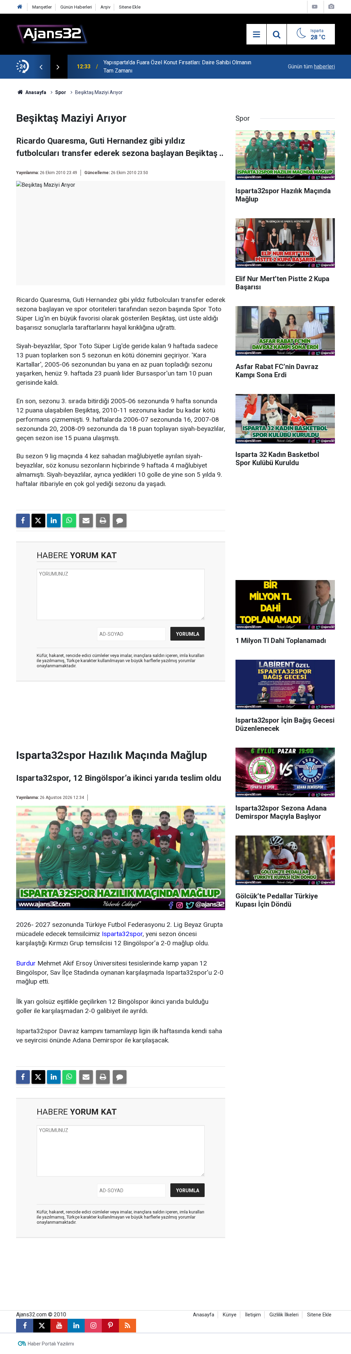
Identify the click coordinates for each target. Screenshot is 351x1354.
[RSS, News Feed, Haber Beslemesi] (127, 1325)
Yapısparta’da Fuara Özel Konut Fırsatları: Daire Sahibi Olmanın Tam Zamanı (177, 66)
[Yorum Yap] (119, 520)
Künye (230, 1315)
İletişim (253, 1315)
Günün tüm (311, 66)
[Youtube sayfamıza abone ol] (59, 1325)
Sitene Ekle (130, 7)
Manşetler (42, 7)
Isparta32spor (122, 934)
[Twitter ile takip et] (41, 1325)
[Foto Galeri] (331, 6)
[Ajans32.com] (52, 33)
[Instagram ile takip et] (93, 1325)
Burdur (26, 963)
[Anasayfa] (20, 7)
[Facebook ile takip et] (24, 1325)
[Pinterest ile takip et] (110, 1325)
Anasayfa (35, 92)
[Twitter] (38, 520)
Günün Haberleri (76, 7)
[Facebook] (23, 520)
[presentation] (40, 67)
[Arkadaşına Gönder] (86, 520)
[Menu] (256, 34)
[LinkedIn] (54, 520)
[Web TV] (314, 6)
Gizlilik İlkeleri (284, 1315)
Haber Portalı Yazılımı (51, 1343)
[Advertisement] (129, 717)
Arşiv (105, 7)
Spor (60, 92)
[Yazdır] (103, 520)
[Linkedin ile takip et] (76, 1325)
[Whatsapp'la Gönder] (69, 520)
